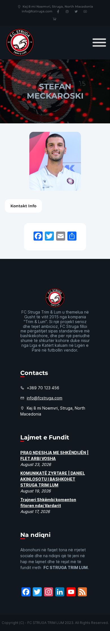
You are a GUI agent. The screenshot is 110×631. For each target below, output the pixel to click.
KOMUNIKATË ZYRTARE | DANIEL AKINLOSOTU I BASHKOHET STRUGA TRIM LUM (52, 479)
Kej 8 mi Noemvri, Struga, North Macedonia (58, 6)
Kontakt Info (23, 205)
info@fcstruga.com (37, 11)
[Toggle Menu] (99, 42)
